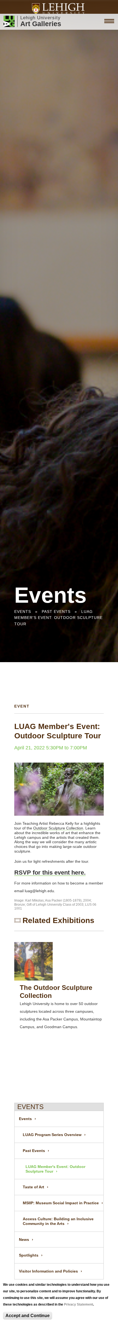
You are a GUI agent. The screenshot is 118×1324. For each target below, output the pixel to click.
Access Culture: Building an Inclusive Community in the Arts (58, 1221)
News (24, 1239)
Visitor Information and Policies (48, 1271)
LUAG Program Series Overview (52, 1134)
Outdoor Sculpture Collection (58, 828)
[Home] (59, 9)
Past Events (56, 611)
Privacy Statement (78, 1304)
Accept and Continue (27, 1315)
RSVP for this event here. (50, 872)
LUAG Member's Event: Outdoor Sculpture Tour (58, 617)
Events (22, 611)
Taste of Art (33, 1187)
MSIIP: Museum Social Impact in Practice (61, 1203)
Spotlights (28, 1255)
